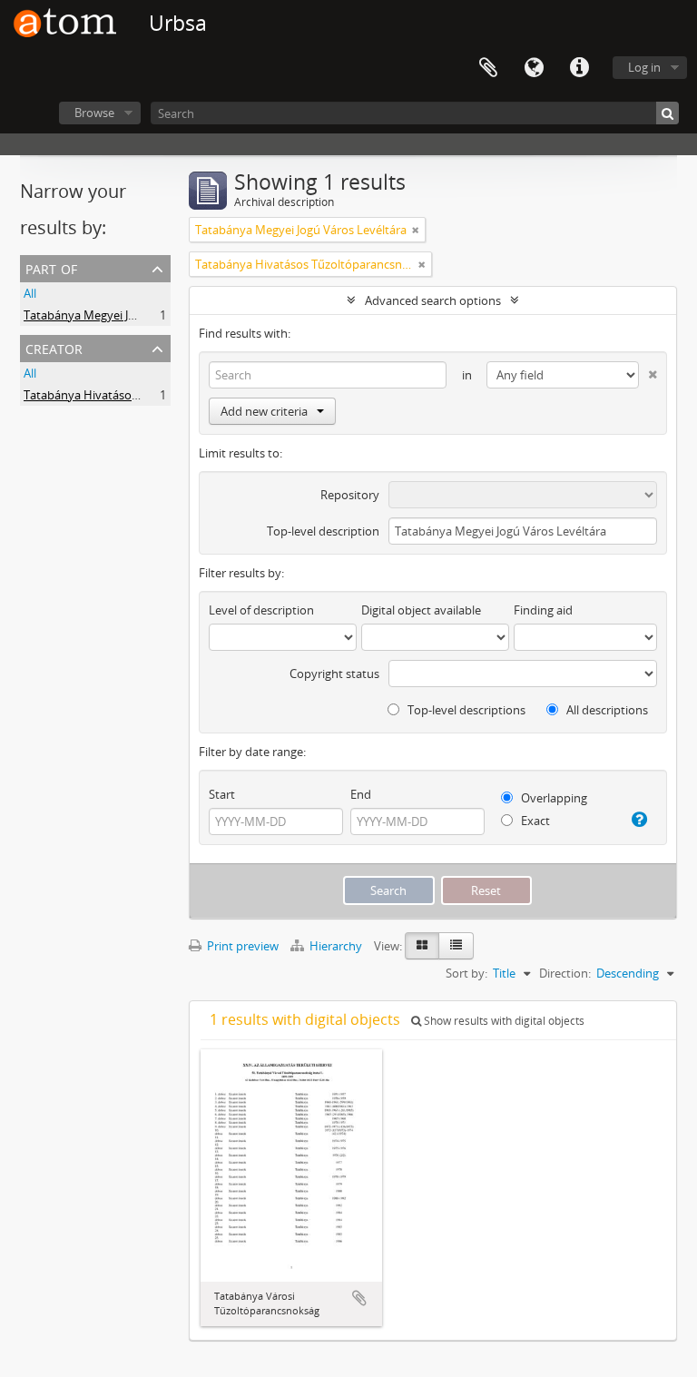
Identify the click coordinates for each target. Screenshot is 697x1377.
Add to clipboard (359, 1298)
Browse (94, 112)
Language (533, 68)
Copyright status (334, 673)
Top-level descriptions (465, 710)
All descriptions (606, 710)
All (30, 293)
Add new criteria (264, 411)
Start (222, 794)
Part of (51, 267)
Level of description (261, 610)
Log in (644, 67)
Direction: (565, 973)
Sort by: (466, 973)
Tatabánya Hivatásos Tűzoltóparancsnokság (143, 395)
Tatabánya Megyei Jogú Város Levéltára (129, 315)
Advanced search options (433, 300)
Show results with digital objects (502, 1020)
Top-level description (323, 531)
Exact (534, 820)
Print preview (241, 946)
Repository (349, 495)
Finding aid (543, 610)
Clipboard (488, 68)
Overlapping (552, 798)
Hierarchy (336, 946)
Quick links (579, 68)
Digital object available (421, 610)
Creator (54, 347)
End (360, 794)
